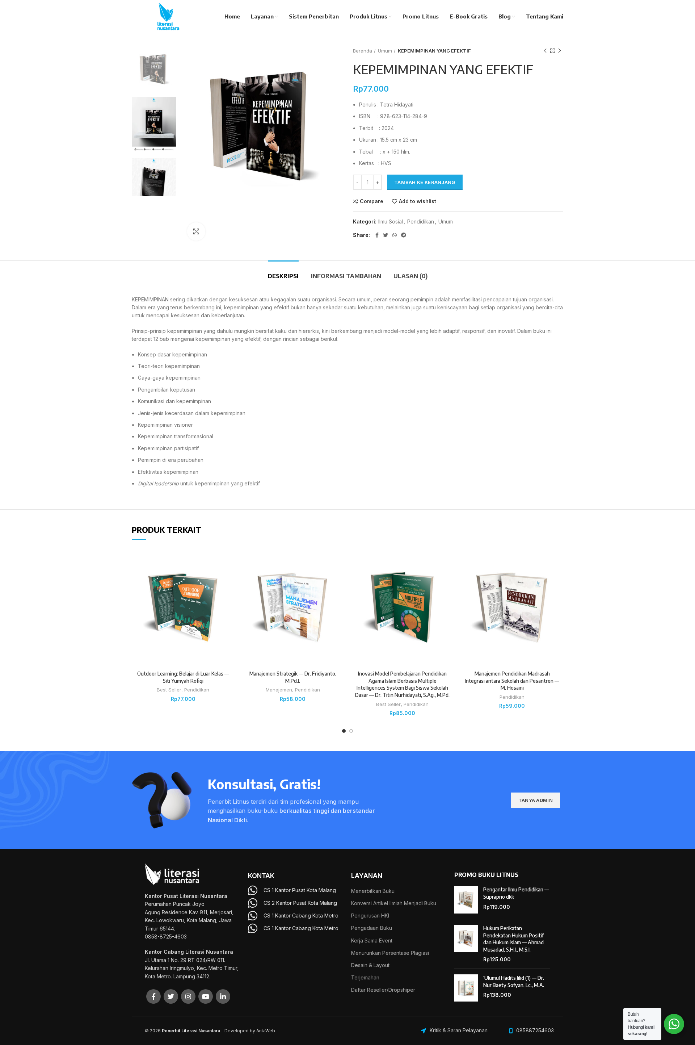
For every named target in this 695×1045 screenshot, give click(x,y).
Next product (559, 50)
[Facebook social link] (377, 235)
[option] (154, 69)
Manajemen (279, 690)
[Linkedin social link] (223, 996)
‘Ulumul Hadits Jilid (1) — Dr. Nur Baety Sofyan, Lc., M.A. (513, 981)
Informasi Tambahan (346, 276)
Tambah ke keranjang (424, 182)
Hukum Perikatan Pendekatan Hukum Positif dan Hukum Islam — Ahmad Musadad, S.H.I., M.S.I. (513, 939)
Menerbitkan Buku (373, 891)
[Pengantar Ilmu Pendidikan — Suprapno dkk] (466, 900)
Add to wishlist (417, 201)
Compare (371, 201)
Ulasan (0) (410, 276)
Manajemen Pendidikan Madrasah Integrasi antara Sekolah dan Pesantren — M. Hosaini (512, 680)
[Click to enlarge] (196, 231)
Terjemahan (365, 977)
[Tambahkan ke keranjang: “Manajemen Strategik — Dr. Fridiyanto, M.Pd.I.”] (338, 575)
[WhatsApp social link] (394, 235)
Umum (385, 51)
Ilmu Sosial (390, 222)
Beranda (362, 51)
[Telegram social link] (403, 235)
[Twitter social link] (385, 235)
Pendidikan (420, 222)
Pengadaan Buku (371, 928)
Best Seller (169, 690)
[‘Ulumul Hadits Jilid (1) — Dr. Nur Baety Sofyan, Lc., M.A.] (466, 988)
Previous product (545, 50)
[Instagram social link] (188, 996)
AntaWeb (265, 1030)
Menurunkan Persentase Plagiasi (390, 953)
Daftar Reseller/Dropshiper (383, 990)
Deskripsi (283, 276)
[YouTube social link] (205, 996)
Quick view (229, 592)
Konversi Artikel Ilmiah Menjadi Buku (393, 903)
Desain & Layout (370, 965)
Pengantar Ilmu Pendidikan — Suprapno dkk (516, 893)
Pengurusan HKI (370, 915)
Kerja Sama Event (371, 940)
